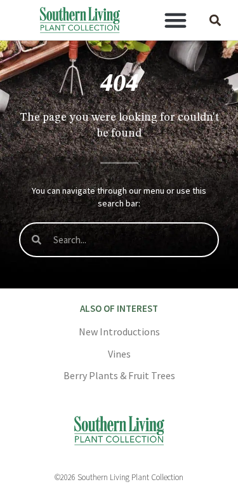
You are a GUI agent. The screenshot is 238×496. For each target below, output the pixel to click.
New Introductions (119, 331)
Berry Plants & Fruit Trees (119, 375)
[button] (175, 20)
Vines (119, 353)
